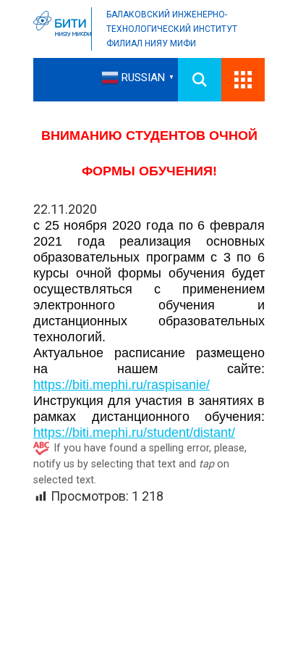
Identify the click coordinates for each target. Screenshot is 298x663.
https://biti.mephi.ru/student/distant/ (134, 432)
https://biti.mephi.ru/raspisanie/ (121, 385)
